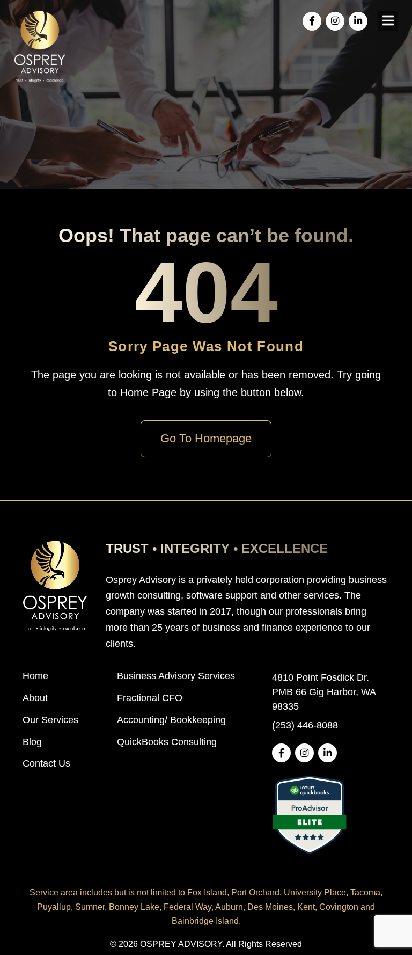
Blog (32, 742)
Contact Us (46, 763)
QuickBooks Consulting (167, 742)
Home (35, 675)
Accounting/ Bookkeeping (171, 720)
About (35, 697)
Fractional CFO (149, 697)
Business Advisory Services (176, 675)
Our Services (50, 720)
